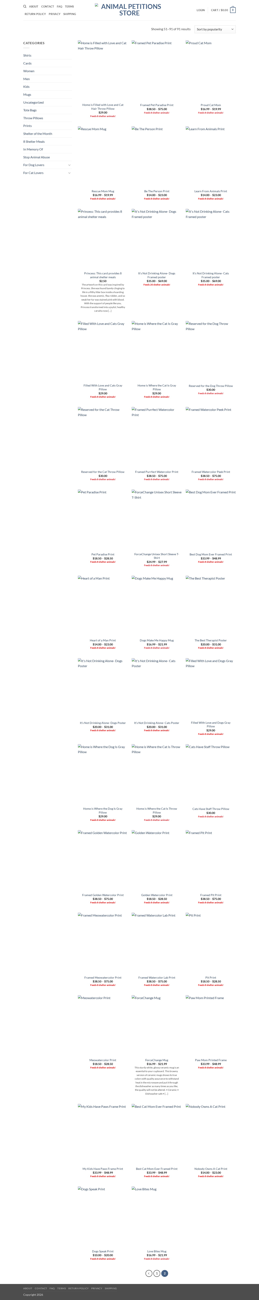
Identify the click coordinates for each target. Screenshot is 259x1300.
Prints (27, 126)
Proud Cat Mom (211, 105)
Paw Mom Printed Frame (211, 1060)
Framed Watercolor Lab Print (156, 977)
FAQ (59, 6)
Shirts (27, 55)
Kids (26, 86)
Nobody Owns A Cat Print (210, 1168)
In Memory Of (33, 149)
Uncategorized (33, 102)
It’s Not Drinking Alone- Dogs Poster (103, 723)
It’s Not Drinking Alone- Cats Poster (156, 723)
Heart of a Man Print (103, 640)
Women (28, 71)
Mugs (27, 94)
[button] (201, 10)
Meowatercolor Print (102, 1060)
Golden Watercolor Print (156, 895)
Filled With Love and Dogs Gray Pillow (210, 724)
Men (26, 79)
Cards (27, 63)
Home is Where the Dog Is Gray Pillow (102, 810)
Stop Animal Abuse (36, 157)
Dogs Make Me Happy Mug (157, 640)
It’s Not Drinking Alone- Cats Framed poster (211, 275)
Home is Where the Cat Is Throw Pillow (156, 810)
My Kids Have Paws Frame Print (103, 1168)
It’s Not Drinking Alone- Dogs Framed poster (156, 275)
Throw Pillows (33, 118)
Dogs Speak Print (103, 1251)
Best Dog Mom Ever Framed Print (211, 554)
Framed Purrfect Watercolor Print (156, 471)
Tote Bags (30, 110)
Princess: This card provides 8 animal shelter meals (103, 275)
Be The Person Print (156, 191)
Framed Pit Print (210, 895)
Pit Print (210, 977)
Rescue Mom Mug (103, 191)
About (33, 6)
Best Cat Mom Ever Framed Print (156, 1168)
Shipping (69, 14)
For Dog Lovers (33, 165)
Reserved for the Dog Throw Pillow (211, 386)
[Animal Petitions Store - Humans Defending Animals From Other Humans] (129, 10)
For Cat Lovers (33, 173)
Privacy (55, 14)
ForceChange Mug (156, 1060)
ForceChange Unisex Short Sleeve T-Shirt (156, 556)
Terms (69, 6)
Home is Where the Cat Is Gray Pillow (157, 387)
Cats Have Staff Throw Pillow (210, 808)
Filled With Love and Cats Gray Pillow (103, 387)
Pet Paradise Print (102, 554)
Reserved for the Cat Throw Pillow (102, 471)
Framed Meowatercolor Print (102, 977)
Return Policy (35, 14)
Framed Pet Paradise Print (156, 105)
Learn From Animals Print (210, 191)
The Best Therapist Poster (211, 640)
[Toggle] (69, 164)
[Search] (24, 6)
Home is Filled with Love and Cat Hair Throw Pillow (102, 106)
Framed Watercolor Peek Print (211, 471)
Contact (47, 6)
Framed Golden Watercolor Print (103, 895)
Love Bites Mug (156, 1251)
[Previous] (148, 1273)
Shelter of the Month (37, 133)
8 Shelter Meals (34, 141)
